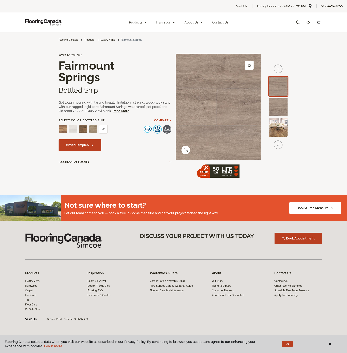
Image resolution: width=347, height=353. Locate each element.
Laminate (30, 295)
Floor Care (31, 304)
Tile (27, 299)
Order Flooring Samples (288, 285)
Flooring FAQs (95, 290)
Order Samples (77, 145)
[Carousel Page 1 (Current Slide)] (278, 86)
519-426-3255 (332, 6)
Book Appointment (300, 238)
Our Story (217, 280)
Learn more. (53, 346)
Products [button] (135, 22)
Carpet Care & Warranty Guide (167, 280)
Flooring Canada (68, 39)
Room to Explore (221, 285)
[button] (298, 22)
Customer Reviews (223, 290)
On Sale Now (32, 309)
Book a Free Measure (313, 208)
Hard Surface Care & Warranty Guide (171, 285)
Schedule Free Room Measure (291, 290)
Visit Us (241, 6)
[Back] (278, 69)
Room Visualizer (96, 280)
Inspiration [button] (163, 22)
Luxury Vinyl (107, 39)
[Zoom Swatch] (185, 150)
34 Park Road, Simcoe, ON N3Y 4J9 (67, 319)
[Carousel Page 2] (278, 107)
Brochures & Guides (98, 295)
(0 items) (318, 22)
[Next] (278, 144)
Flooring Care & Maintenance (166, 290)
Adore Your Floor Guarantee (228, 295)
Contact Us (220, 22)
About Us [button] (192, 22)
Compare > (162, 120)
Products (89, 39)
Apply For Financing (285, 295)
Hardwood (31, 285)
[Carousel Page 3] (278, 127)
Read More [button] (121, 111)
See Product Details (74, 162)
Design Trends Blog (98, 285)
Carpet (29, 290)
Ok (287, 344)
